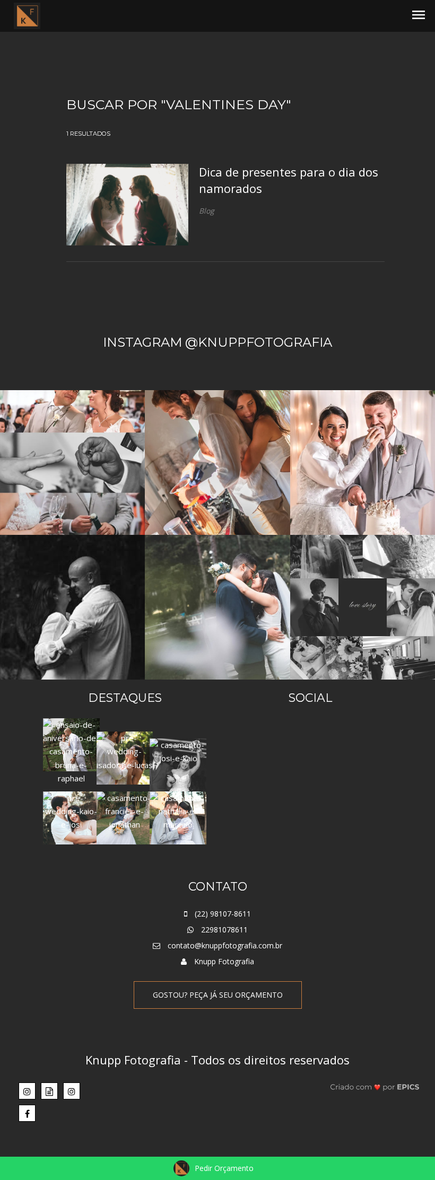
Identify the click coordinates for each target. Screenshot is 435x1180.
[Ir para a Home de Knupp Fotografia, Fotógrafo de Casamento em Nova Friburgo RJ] (27, 15)
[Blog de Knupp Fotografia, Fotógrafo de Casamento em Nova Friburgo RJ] (49, 1091)
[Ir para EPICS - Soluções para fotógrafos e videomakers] (375, 1086)
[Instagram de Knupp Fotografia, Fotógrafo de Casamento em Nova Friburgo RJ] (27, 1091)
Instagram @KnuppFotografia (217, 342)
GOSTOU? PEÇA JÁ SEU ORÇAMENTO (218, 995)
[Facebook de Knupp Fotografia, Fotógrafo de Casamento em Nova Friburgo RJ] (27, 1113)
